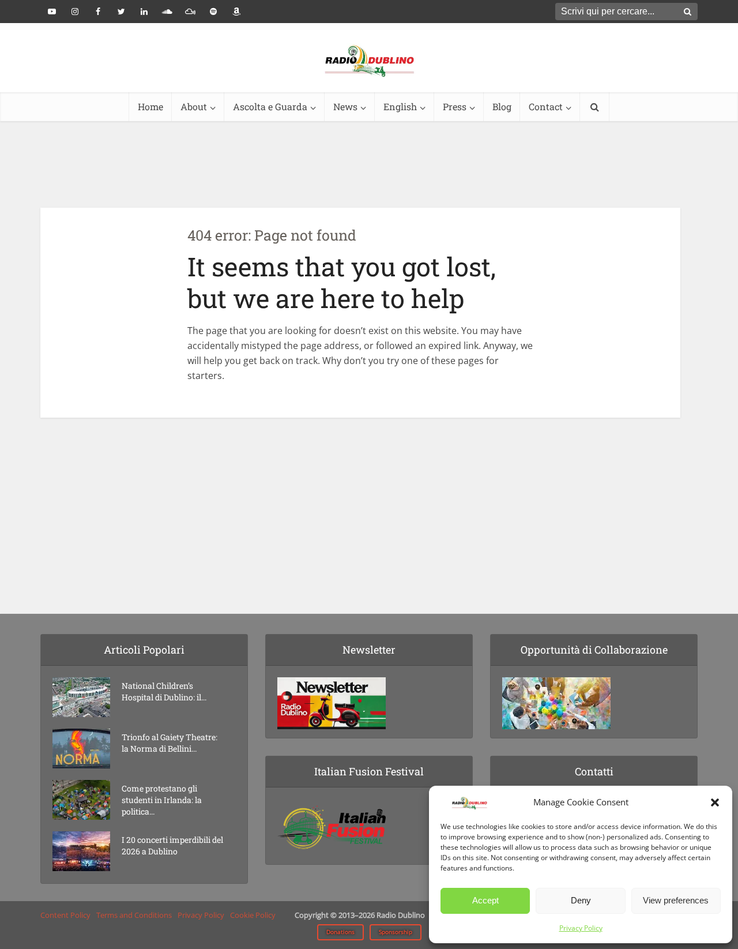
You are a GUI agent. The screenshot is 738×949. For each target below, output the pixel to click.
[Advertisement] (369, 164)
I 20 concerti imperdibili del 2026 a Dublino (172, 845)
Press (454, 106)
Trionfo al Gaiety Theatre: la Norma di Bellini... (169, 743)
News (345, 106)
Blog (501, 106)
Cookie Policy (253, 915)
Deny (581, 900)
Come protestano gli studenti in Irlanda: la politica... (162, 800)
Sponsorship (395, 932)
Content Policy (65, 915)
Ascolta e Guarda (270, 106)
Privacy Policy (581, 928)
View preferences (676, 900)
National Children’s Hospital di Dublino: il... (164, 691)
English (400, 106)
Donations (340, 932)
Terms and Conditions (134, 915)
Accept (485, 900)
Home (150, 106)
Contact (546, 106)
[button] (715, 802)
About (193, 106)
